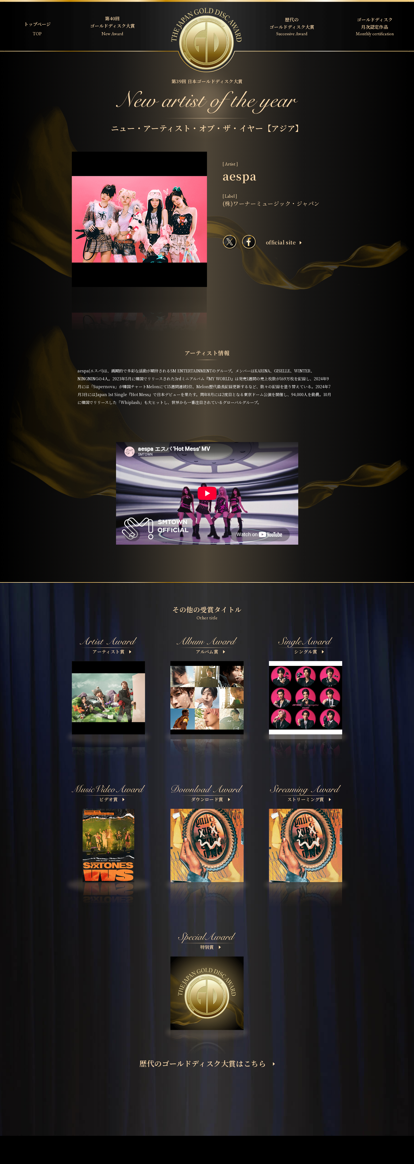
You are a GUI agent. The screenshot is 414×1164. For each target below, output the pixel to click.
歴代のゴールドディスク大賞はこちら (202, 1063)
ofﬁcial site (281, 242)
